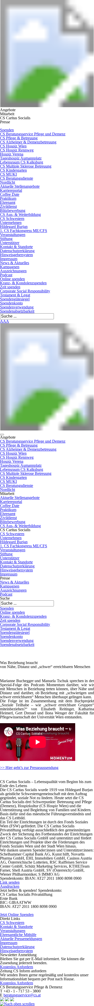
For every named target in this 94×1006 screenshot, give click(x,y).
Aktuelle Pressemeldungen (21, 939)
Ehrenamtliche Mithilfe (18, 935)
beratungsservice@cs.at (22, 995)
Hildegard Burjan (14, 226)
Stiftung (6, 239)
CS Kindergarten (13, 170)
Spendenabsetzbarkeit (17, 311)
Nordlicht (7, 182)
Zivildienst (8, 206)
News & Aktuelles (14, 263)
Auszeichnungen (13, 271)
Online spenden (12, 279)
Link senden (10, 882)
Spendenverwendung (17, 307)
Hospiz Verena (11, 154)
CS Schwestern (12, 218)
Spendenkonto (11, 303)
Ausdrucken (9, 886)
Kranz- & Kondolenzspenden (23, 283)
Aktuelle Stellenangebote (20, 186)
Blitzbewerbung (12, 210)
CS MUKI (8, 174)
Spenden (7, 130)
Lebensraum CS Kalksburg (21, 162)
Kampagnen (9, 267)
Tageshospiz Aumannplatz (21, 158)
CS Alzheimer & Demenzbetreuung (28, 142)
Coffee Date (9, 194)
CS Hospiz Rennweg (17, 150)
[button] (2, 434)
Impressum (8, 259)
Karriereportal (11, 190)
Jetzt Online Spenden (17, 914)
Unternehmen (11, 222)
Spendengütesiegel (15, 299)
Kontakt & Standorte (16, 247)
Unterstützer (9, 243)
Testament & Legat (15, 295)
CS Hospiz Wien (13, 146)
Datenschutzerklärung (17, 251)
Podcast (6, 275)
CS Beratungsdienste (16, 178)
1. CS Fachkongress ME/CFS (23, 230)
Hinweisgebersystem (16, 255)
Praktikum (8, 198)
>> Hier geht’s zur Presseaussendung (29, 767)
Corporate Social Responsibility (25, 291)
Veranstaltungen (12, 235)
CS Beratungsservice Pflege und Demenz (32, 134)
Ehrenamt (7, 202)
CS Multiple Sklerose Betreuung (25, 166)
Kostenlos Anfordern (16, 967)
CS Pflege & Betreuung (19, 138)
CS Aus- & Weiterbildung (20, 214)
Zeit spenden (10, 287)
